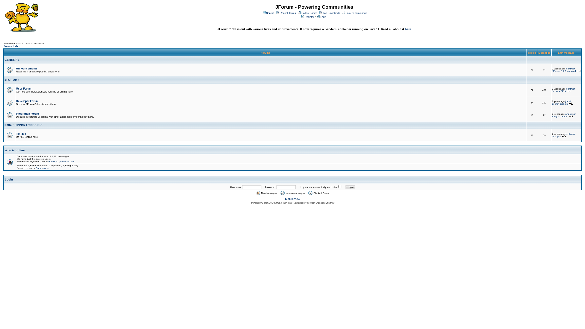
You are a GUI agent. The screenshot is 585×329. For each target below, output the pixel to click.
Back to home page (356, 13)
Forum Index (12, 46)
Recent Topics (288, 13)
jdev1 (568, 101)
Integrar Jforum (560, 116)
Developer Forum (27, 101)
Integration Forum (27, 113)
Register (309, 17)
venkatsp (570, 134)
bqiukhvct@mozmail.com (61, 161)
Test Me (21, 133)
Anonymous (42, 168)
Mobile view (292, 199)
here (408, 29)
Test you (557, 136)
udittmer (570, 68)
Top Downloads (331, 13)
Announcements (26, 68)
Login (323, 17)
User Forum (24, 88)
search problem (560, 104)
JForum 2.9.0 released (564, 71)
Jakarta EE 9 (559, 91)
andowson (570, 114)
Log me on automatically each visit (318, 187)
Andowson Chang (314, 203)
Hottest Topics (309, 13)
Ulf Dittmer (330, 203)
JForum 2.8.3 (267, 203)
